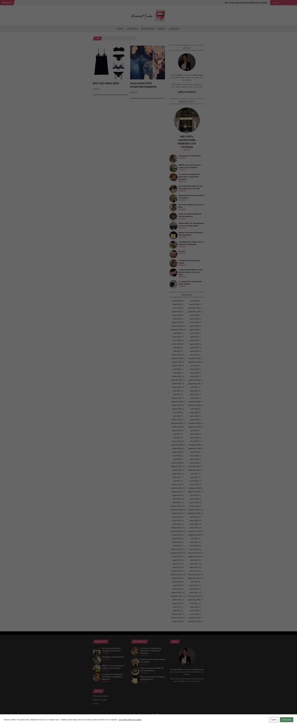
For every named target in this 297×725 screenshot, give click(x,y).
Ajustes (274, 720)
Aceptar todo (286, 720)
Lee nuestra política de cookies (130, 720)
